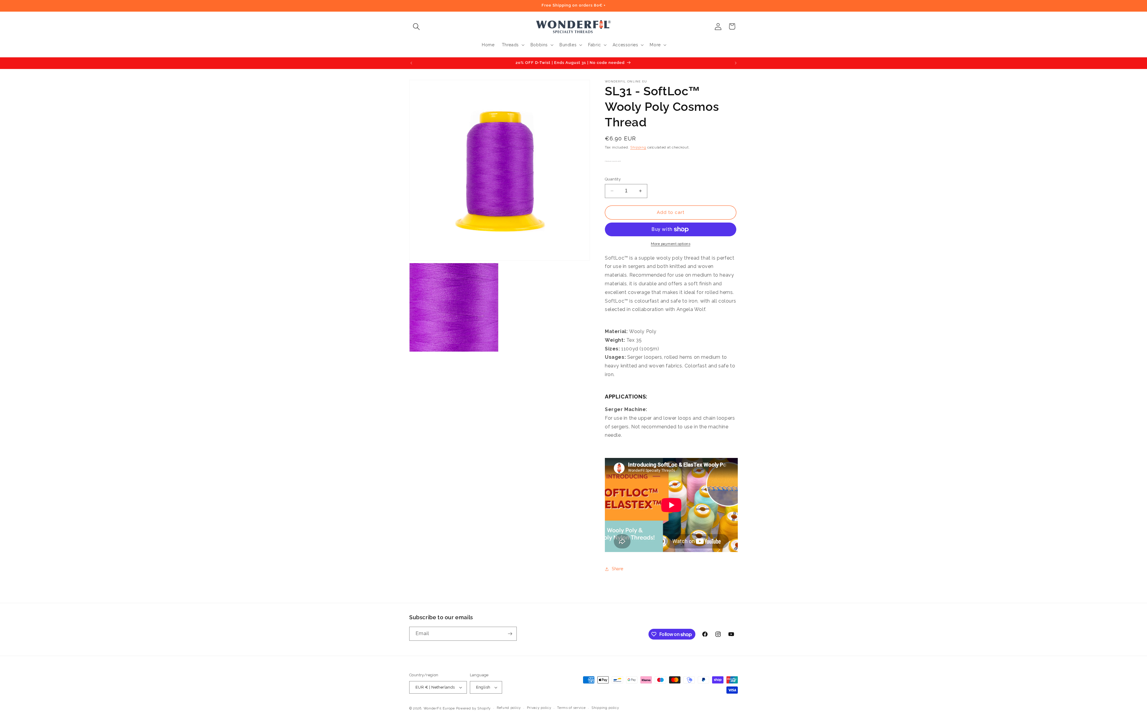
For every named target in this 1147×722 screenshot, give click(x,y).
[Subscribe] (509, 634)
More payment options (670, 244)
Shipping (638, 147)
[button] (416, 26)
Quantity (613, 179)
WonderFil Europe (439, 708)
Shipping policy (605, 708)
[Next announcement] (735, 63)
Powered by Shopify (473, 708)
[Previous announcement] (411, 63)
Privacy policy (539, 708)
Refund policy (509, 708)
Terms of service (571, 708)
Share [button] (617, 568)
